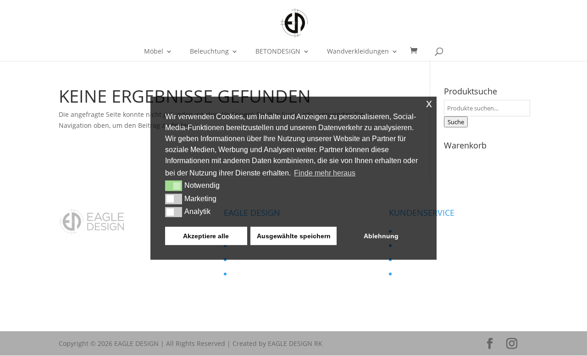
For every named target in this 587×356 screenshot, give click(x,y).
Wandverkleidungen (358, 51)
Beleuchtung (209, 51)
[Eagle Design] (91, 232)
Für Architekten (253, 273)
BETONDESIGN (277, 51)
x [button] (429, 103)
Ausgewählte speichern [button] (294, 236)
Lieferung (410, 273)
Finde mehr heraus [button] (324, 173)
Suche (456, 122)
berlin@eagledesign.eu (114, 289)
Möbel (153, 51)
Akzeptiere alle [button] (206, 236)
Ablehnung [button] (381, 236)
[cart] (417, 51)
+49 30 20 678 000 (99, 299)
